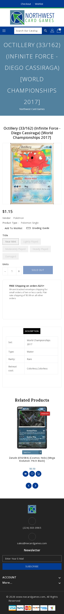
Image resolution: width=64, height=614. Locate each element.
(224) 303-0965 (32, 527)
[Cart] (59, 30)
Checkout (26, 3)
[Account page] (52, 30)
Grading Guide (40, 228)
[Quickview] (25, 474)
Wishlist (39, 3)
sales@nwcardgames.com (32, 543)
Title (5, 235)
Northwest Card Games (32, 109)
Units (5, 264)
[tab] (31, 331)
